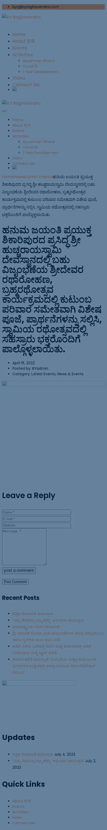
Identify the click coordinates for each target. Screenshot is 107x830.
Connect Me (23, 823)
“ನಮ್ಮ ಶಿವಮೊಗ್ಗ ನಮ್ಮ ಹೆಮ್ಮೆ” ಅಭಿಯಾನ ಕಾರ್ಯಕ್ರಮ (48, 760)
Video (17, 817)
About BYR (21, 801)
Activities (20, 812)
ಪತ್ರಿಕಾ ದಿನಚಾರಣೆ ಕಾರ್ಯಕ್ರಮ (32, 754)
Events (18, 806)
